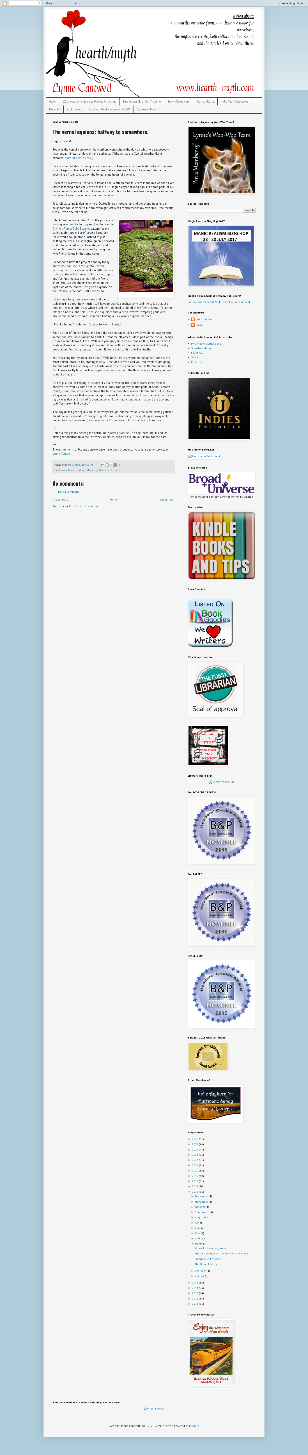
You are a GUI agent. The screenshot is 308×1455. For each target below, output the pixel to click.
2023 (195, 1154)
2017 (195, 1186)
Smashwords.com (202, 348)
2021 (195, 1165)
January (200, 1276)
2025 (195, 1144)
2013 (195, 1293)
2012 (195, 1298)
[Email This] (103, 465)
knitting (94, 470)
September (202, 1212)
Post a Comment (68, 491)
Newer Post (61, 499)
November (202, 1201)
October (200, 1206)
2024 (195, 1149)
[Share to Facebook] (115, 465)
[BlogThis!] (107, 465)
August (199, 1217)
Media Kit (54, 109)
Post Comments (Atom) (83, 506)
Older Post (166, 499)
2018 (195, 1181)
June (198, 1228)
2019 (195, 1176)
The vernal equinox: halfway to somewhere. (222, 1253)
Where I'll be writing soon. (211, 1248)
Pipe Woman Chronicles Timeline (142, 101)
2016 (195, 1191)
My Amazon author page (206, 343)
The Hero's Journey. (206, 1264)
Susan (199, 325)
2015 (195, 1282)
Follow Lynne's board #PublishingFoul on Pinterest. (219, 302)
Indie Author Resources (234, 101)
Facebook (197, 353)
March (199, 1243)
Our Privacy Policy (146, 109)
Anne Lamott (69, 470)
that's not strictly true (78, 158)
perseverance (113, 470)
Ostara (102, 470)
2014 (195, 1288)
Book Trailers (74, 109)
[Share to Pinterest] (120, 465)
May (198, 1233)
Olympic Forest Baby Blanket (71, 229)
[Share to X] (111, 465)
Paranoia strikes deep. (208, 1259)
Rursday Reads (205, 101)
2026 (195, 1139)
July (197, 1222)
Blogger (194, 1426)
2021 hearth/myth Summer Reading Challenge (89, 101)
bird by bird (82, 470)
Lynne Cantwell (62, 453)
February (201, 1270)
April (198, 1238)
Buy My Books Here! (179, 101)
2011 (195, 1303)
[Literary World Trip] (221, 781)
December (202, 1196)
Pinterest (196, 362)
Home (52, 101)
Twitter (195, 357)
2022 (195, 1160)
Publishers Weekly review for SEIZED (109, 109)
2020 (195, 1170)
